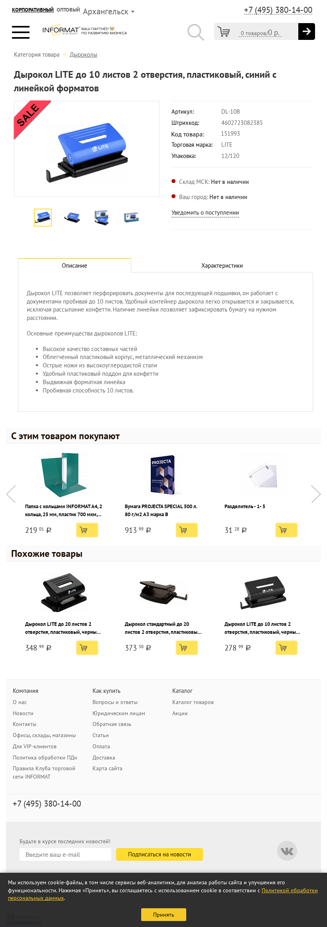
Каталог (182, 690)
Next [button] (316, 494)
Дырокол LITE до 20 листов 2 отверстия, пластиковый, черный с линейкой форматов (62, 628)
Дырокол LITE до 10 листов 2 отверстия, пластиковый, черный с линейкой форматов (262, 628)
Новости (23, 713)
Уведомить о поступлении (205, 212)
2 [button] (79, 202)
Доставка (104, 757)
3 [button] (91, 202)
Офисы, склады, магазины (44, 735)
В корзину (87, 530)
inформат (84, 33)
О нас (20, 702)
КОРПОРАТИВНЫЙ (33, 9)
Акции (180, 713)
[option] (86, 148)
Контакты (24, 724)
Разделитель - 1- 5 (245, 506)
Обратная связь (112, 724)
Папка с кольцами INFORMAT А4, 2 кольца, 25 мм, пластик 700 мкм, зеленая (63, 511)
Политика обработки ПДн (45, 757)
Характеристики (222, 265)
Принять (163, 914)
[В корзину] (306, 31)
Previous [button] (11, 494)
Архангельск (105, 11)
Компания (25, 690)
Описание (74, 265)
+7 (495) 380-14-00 (278, 10)
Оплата (101, 746)
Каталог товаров (193, 702)
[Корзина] (223, 31)
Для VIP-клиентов (35, 746)
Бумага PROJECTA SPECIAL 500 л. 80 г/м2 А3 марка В (161, 510)
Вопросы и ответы (115, 702)
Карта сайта (107, 768)
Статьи (101, 735)
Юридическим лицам (119, 713)
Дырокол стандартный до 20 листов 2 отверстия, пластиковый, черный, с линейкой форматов (163, 628)
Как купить (106, 690)
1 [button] (67, 202)
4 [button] (103, 202)
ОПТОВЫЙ (68, 9)
